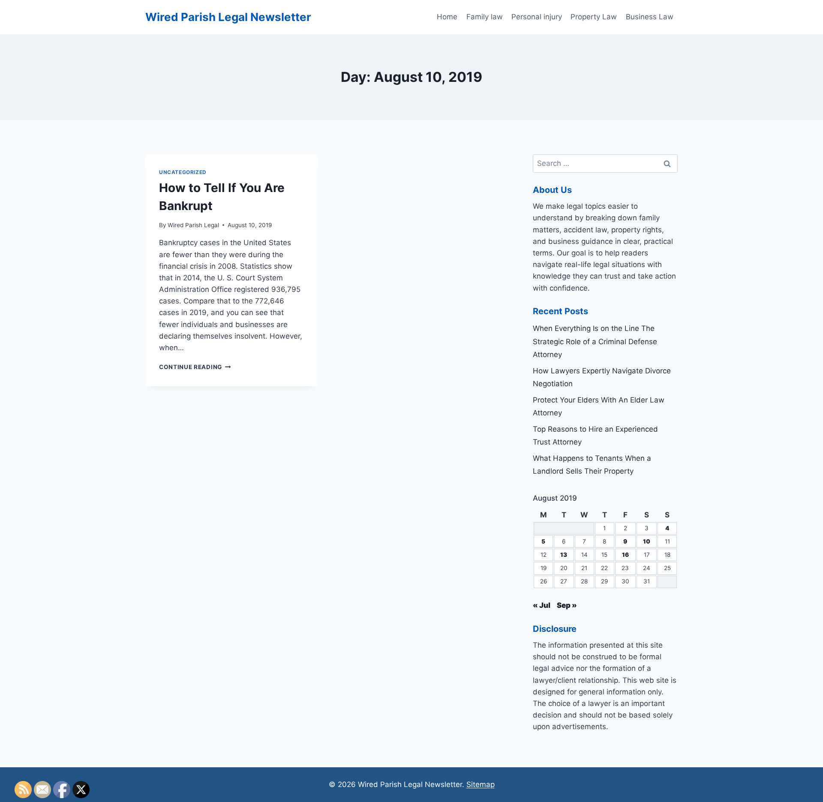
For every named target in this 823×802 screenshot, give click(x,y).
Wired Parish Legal (193, 225)
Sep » (567, 605)
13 (563, 554)
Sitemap (480, 784)
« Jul (541, 605)
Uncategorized (183, 172)
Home (447, 16)
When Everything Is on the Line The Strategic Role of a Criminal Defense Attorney (595, 341)
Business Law (649, 16)
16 (625, 554)
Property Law (594, 16)
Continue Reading (195, 366)
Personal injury (536, 16)
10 (646, 541)
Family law (484, 16)
